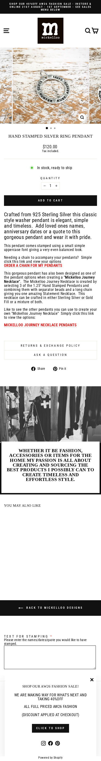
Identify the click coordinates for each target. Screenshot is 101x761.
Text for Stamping (26, 636)
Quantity (50, 178)
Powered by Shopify (50, 757)
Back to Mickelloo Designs (54, 607)
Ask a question (50, 355)
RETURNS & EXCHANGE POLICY (51, 345)
